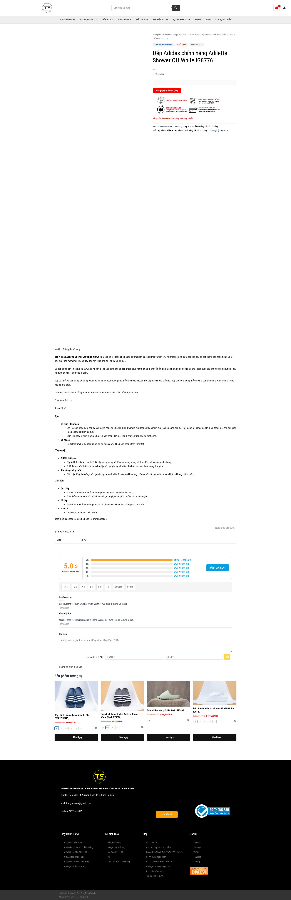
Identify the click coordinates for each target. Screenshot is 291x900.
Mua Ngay (77, 737)
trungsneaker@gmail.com (78, 803)
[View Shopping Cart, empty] (277, 8)
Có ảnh (130, 587)
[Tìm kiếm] (176, 8)
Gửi (227, 657)
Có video (118, 587)
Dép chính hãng (170, 34)
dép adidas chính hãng (183, 130)
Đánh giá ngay (217, 567)
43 (85, 539)
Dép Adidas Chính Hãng (189, 34)
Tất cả (66, 587)
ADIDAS (224, 130)
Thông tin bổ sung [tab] (71, 349)
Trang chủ (157, 34)
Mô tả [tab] (57, 349)
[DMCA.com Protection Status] (199, 870)
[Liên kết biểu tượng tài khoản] (284, 8)
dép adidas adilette (165, 130)
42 (81, 539)
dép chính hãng (200, 130)
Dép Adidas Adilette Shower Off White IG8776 (77, 356)
